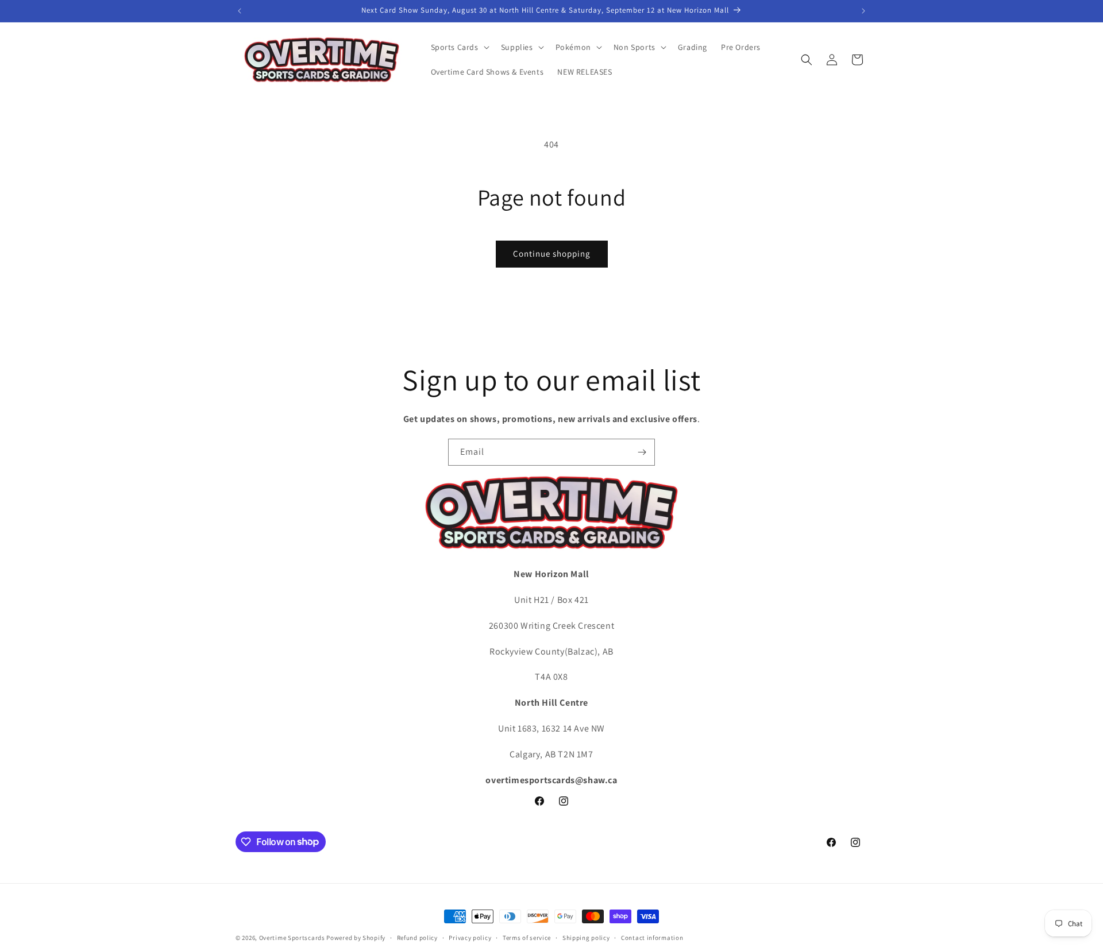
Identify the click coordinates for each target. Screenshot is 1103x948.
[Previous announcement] (239, 11)
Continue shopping (552, 253)
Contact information (652, 937)
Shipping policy (586, 937)
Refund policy (417, 937)
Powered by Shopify (355, 938)
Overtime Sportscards (292, 938)
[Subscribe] (641, 452)
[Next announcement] (863, 11)
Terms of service (527, 937)
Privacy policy (470, 937)
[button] (459, 47)
